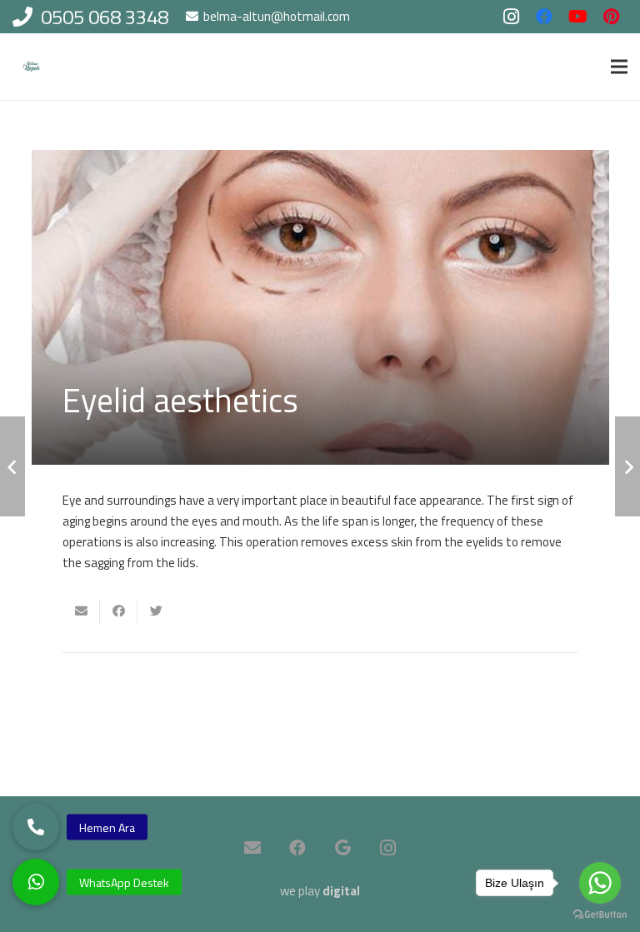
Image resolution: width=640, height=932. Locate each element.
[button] (35, 882)
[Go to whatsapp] (600, 883)
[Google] (342, 848)
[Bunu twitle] (156, 611)
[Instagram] (511, 16)
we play (320, 890)
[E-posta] (252, 848)
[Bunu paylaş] (119, 611)
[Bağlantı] (31, 67)
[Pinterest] (611, 16)
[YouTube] (577, 16)
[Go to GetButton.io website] (600, 915)
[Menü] (619, 66)
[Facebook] (544, 16)
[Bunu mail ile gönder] (81, 611)
